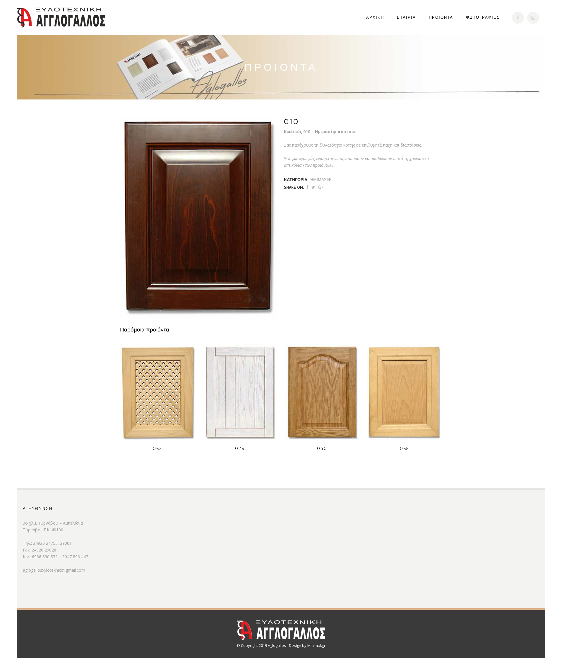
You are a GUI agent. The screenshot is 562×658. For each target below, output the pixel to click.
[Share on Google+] (320, 187)
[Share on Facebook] (307, 187)
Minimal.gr (316, 645)
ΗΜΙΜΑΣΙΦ (320, 179)
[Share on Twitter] (313, 187)
